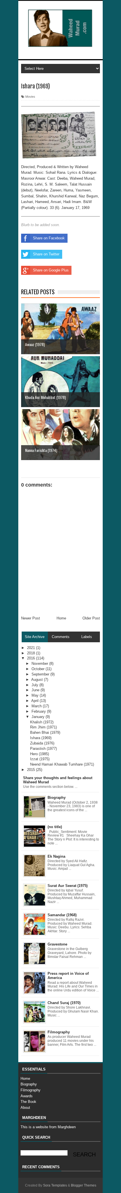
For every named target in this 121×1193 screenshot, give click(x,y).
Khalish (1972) (41, 722)
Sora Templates (55, 1185)
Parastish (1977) (43, 748)
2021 (31, 648)
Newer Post (30, 618)
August (37, 679)
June (36, 690)
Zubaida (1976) (42, 743)
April (35, 701)
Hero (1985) (39, 754)
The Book (28, 1102)
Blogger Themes (83, 1185)
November (40, 663)
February (39, 711)
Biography (29, 1084)
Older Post (91, 618)
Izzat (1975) (40, 759)
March (37, 706)
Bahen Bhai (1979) (45, 732)
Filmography (31, 1090)
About (25, 1107)
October (39, 669)
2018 (31, 653)
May (36, 695)
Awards (27, 1096)
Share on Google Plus (51, 270)
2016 (31, 658)
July (35, 685)
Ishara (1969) (40, 738)
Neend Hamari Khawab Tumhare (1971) (62, 764)
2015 (31, 770)
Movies (30, 96)
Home (61, 618)
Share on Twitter (46, 254)
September (41, 674)
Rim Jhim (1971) (43, 727)
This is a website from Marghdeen (48, 1127)
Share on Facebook (49, 238)
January (39, 717)
